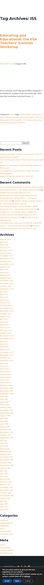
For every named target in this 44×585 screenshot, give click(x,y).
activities (38, 114)
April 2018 (4, 424)
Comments (20, 123)
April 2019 (4, 402)
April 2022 (4, 347)
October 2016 (5, 463)
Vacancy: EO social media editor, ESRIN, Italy (18, 212)
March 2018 (5, 427)
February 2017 (6, 451)
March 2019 (5, 405)
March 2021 (5, 372)
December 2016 (6, 457)
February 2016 (6, 482)
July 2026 (4, 242)
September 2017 (6, 438)
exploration (20, 117)
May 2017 (4, 443)
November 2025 (7, 259)
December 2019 (6, 388)
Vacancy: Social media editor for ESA (15, 193)
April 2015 (4, 509)
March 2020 (5, 383)
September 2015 (6, 496)
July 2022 (4, 341)
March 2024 (5, 303)
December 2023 (6, 308)
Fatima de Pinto (6, 64)
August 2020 (5, 377)
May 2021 (4, 366)
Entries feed (5, 548)
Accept (7, 581)
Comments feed (6, 550)
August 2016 (5, 468)
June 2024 (4, 294)
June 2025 (4, 269)
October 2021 (5, 358)
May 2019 (4, 399)
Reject (17, 581)
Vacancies (4, 520)
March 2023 (5, 327)
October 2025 (5, 261)
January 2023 (5, 333)
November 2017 (6, 432)
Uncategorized (6, 534)
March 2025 (5, 275)
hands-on (29, 114)
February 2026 (6, 250)
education (10, 117)
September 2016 (7, 465)
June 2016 (4, 473)
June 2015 (4, 504)
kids (2, 120)
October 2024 (5, 286)
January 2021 (5, 374)
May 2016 (4, 476)
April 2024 (4, 300)
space (2, 117)
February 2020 (6, 385)
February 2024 (6, 305)
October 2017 (5, 435)
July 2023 (4, 319)
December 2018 (6, 410)
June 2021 (4, 363)
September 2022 (7, 338)
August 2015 (5, 498)
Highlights (4, 526)
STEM (22, 114)
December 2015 (6, 487)
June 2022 (4, 344)
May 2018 (4, 421)
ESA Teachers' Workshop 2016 (23, 120)
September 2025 (7, 264)
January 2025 (5, 278)
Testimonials (5, 531)
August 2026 (5, 239)
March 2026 (5, 247)
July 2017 (3, 440)
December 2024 (6, 281)
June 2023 (4, 322)
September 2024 (7, 289)
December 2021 (6, 352)
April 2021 (4, 369)
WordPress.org (6, 553)
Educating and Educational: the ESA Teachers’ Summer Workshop (18, 41)
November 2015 (6, 490)
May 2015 (4, 507)
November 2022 (7, 336)
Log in (2, 545)
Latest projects (6, 523)
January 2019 (5, 407)
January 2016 (5, 485)
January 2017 (5, 454)
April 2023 (4, 325)
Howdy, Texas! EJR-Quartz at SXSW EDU (16, 176)
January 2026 (5, 253)
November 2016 (6, 460)
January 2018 (5, 429)
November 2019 (6, 391)
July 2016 (3, 471)
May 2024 (4, 297)
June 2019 (4, 396)
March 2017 (5, 449)
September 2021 (7, 360)
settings (27, 576)
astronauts (30, 117)
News (12, 114)
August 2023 (5, 316)
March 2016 (5, 479)
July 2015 (3, 501)
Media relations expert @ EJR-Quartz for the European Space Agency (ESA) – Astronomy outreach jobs (19, 198)
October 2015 (5, 493)
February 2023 (6, 330)
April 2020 (4, 380)
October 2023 (5, 314)
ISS (37, 117)
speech (7, 120)
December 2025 (6, 256)
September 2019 (7, 394)
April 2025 (4, 272)
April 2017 (4, 446)
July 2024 (4, 292)
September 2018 (7, 413)
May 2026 (4, 245)
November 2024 (7, 283)
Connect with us (9, 566)
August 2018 (5, 416)
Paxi (41, 117)
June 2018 (4, 418)
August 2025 (5, 267)
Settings (28, 581)
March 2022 (5, 350)
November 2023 (7, 311)
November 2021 (6, 355)
